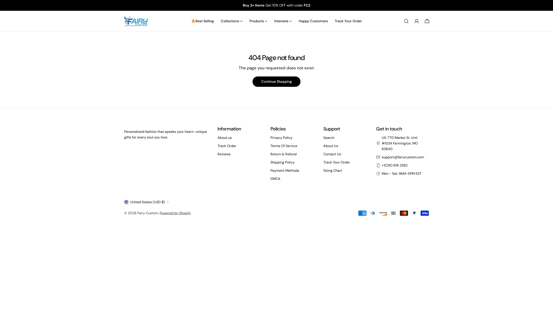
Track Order (227, 146)
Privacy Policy (281, 137)
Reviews (224, 154)
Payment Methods (284, 170)
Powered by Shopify (175, 213)
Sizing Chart (332, 170)
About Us (330, 146)
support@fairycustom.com (403, 157)
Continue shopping (276, 81)
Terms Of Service (283, 146)
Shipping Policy (282, 162)
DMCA (275, 178)
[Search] (406, 21)
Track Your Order (336, 162)
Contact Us (332, 154)
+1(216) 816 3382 (395, 165)
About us (225, 137)
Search (328, 137)
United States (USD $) (147, 202)
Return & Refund (283, 154)
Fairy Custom (147, 213)
